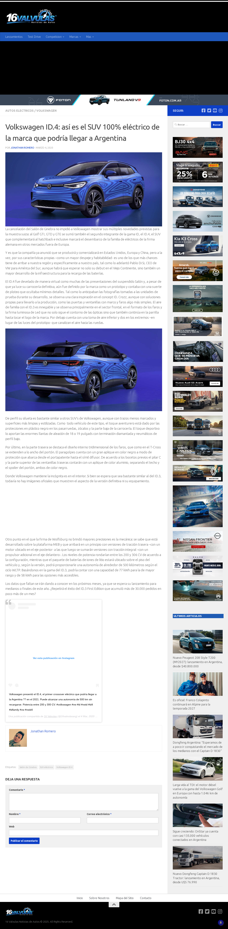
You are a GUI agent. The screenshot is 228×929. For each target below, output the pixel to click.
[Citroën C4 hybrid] (198, 600)
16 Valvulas (50, 716)
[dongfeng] (198, 206)
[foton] (114, 100)
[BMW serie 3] (198, 526)
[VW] (198, 280)
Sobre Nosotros (99, 898)
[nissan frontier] (198, 550)
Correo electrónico (99, 814)
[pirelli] (198, 181)
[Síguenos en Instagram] (220, 110)
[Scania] (198, 361)
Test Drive (34, 36)
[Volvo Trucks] (198, 575)
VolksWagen (46, 110)
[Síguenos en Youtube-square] (215, 110)
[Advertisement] (114, 68)
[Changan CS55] (198, 230)
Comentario (17, 789)
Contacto (145, 898)
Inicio (80, 898)
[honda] (198, 335)
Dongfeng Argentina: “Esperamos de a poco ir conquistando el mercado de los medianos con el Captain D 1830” (197, 746)
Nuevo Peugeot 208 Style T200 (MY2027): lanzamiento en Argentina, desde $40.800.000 (197, 662)
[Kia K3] (198, 255)
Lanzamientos (14, 36)
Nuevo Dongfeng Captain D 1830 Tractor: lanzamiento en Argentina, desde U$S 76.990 (196, 878)
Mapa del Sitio (125, 898)
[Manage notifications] (221, 922)
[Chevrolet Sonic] (198, 410)
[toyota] (198, 460)
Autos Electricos (19, 110)
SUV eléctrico (46, 767)
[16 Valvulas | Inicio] (32, 17)
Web (11, 826)
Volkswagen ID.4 (64, 767)
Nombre (14, 814)
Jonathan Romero (22, 147)
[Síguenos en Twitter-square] (209, 110)
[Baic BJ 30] (198, 156)
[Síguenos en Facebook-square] (203, 110)
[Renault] (198, 480)
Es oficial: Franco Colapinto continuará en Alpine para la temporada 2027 (191, 704)
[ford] (198, 311)
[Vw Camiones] (198, 435)
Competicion (54, 36)
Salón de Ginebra (28, 767)
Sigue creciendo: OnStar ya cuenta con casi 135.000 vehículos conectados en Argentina (195, 835)
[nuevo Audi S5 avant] (198, 385)
